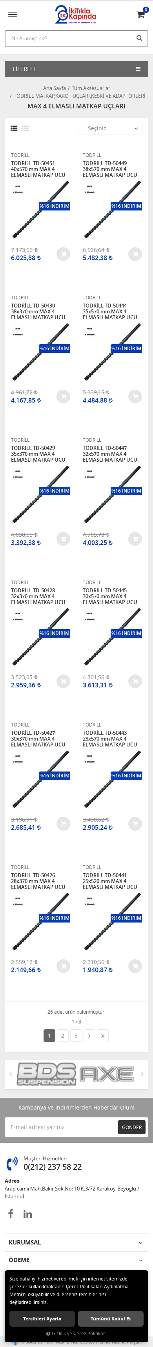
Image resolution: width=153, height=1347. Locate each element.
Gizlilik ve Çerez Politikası (79, 1333)
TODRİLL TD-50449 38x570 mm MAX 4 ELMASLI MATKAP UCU (110, 169)
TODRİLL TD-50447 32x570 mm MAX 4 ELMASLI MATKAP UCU (110, 454)
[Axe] (103, 1074)
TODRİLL (20, 155)
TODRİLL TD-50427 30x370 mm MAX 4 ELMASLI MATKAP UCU (38, 739)
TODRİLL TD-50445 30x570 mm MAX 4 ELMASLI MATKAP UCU (110, 596)
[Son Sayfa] (103, 1035)
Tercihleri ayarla (42, 1318)
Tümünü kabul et (111, 1318)
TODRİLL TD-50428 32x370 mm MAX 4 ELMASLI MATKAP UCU (38, 596)
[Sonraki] (89, 1035)
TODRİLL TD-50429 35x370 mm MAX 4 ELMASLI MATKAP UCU (38, 454)
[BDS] (43, 1074)
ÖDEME (19, 1260)
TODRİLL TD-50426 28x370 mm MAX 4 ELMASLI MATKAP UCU (38, 881)
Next (142, 1073)
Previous (10, 1073)
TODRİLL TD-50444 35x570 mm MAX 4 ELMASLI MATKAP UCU (110, 311)
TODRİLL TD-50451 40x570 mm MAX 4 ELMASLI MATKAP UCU (38, 169)
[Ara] (140, 37)
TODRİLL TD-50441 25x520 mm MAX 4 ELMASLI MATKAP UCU (110, 881)
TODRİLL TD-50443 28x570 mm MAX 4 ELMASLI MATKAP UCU (110, 739)
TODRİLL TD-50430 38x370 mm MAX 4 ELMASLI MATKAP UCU (38, 311)
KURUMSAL (25, 1242)
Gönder (132, 1127)
